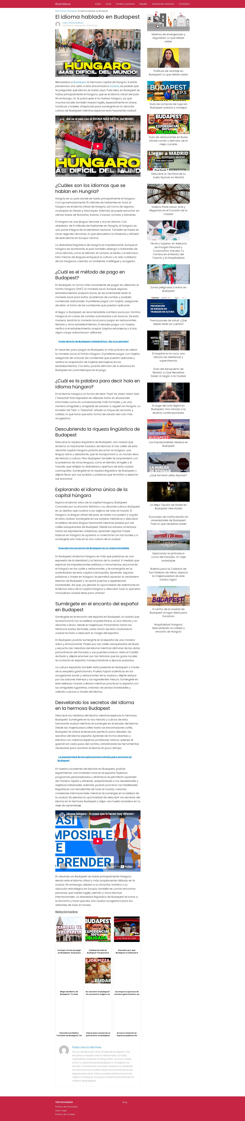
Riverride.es (63, 4)
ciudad (114, 86)
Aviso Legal (61, 1110)
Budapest (79, 82)
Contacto (184, 4)
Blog (124, 1102)
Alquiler (143, 4)
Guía (108, 4)
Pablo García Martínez (73, 22)
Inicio (98, 4)
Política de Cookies (65, 1114)
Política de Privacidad (66, 1106)
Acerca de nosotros (163, 4)
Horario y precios (125, 4)
